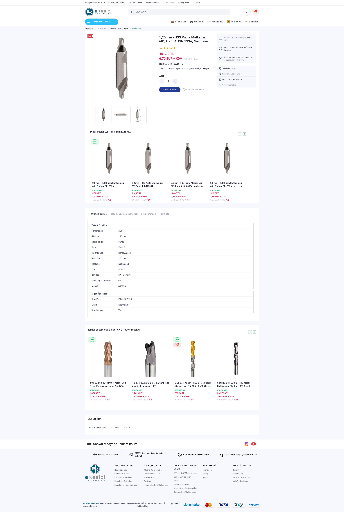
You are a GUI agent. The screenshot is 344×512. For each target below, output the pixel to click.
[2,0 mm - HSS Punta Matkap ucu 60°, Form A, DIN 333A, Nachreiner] (188, 159)
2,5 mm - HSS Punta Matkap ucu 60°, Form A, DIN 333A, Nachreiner (227, 185)
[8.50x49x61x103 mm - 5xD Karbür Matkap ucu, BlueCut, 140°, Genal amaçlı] (235, 358)
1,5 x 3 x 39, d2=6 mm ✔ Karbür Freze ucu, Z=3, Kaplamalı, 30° (150, 384)
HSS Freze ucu (120, 470)
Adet (161, 76)
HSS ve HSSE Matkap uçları (185, 473)
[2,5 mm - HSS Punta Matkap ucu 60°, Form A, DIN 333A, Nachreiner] (227, 159)
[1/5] (161, 48)
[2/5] (162, 48)
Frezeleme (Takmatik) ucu (125, 485)
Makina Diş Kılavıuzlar (153, 470)
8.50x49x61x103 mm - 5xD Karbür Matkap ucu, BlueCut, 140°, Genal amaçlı (233, 385)
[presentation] (239, 134)
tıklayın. (205, 68)
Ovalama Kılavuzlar (152, 474)
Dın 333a (115, 427)
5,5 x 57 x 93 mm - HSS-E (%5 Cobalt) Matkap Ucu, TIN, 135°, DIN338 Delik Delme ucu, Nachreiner (193, 385)
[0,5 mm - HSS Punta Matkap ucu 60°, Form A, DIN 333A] (109, 159)
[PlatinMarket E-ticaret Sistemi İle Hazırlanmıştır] (192, 504)
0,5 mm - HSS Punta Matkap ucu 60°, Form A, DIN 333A (108, 185)
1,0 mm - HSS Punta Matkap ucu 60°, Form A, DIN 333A (147, 185)
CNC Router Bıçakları (123, 477)
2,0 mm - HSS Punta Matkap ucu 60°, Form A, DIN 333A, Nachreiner (187, 185)
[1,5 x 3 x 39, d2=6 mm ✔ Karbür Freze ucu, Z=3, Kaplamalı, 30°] (150, 358)
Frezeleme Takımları (123, 481)
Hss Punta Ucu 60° (98, 427)
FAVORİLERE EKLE (195, 89)
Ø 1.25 (127, 427)
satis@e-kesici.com (241, 481)
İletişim (236, 470)
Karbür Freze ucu (121, 474)
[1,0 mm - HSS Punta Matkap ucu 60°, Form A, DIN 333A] (149, 159)
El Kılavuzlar (149, 477)
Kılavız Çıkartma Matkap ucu (156, 485)
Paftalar (147, 481)
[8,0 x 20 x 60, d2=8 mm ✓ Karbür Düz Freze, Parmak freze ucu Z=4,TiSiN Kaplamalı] (108, 358)
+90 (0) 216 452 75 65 (242, 477)
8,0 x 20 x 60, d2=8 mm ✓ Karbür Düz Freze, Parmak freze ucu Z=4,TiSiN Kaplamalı (108, 385)
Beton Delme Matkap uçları (185, 492)
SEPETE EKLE (169, 89)
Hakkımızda (238, 474)
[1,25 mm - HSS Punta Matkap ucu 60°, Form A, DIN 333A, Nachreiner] (121, 69)
